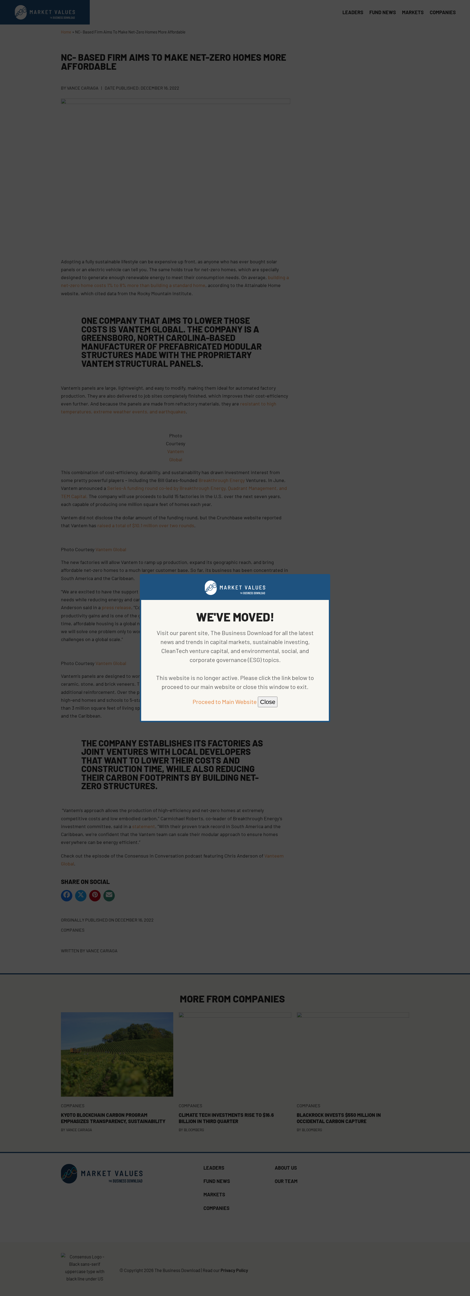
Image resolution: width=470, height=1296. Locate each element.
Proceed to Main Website (225, 701)
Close (267, 702)
